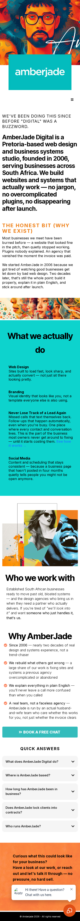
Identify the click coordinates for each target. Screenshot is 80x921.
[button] (72, 99)
